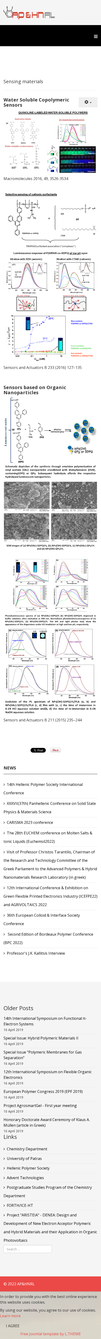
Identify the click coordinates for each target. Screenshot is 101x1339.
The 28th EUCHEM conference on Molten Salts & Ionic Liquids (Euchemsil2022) (48, 837)
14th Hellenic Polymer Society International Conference (43, 788)
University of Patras (24, 1158)
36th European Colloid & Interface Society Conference (42, 919)
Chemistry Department (27, 1148)
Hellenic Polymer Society (28, 1168)
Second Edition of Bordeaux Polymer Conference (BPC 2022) (48, 938)
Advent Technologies (25, 1177)
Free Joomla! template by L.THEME (50, 1333)
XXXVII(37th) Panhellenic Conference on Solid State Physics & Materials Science (50, 807)
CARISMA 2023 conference (30, 822)
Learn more (10, 1315)
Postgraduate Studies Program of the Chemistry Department (48, 1191)
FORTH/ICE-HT (20, 1205)
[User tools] (88, 102)
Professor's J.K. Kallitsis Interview (36, 953)
